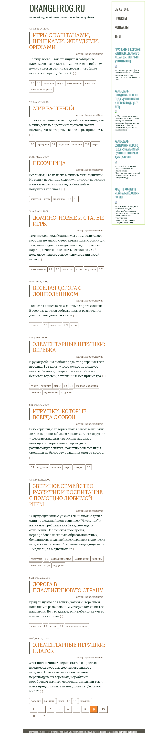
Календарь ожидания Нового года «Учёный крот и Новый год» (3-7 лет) (127, 99)
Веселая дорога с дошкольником (57, 291)
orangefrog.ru (57, 7)
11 (34, 716)
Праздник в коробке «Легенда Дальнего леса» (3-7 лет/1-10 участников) (127, 55)
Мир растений (53, 108)
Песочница (49, 163)
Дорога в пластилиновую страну (68, 587)
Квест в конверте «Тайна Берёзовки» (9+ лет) (127, 193)
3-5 (32, 83)
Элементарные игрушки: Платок (69, 648)
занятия (90, 83)
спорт (34, 385)
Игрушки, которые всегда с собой (59, 414)
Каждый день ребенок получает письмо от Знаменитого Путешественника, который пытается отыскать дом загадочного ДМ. (128, 172)
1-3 (38, 83)
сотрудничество (61, 558)
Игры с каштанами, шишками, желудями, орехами (64, 41)
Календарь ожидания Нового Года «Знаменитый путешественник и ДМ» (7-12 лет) (127, 149)
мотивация (81, 558)
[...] (74, 73)
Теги (118, 36)
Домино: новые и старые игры (68, 221)
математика (74, 83)
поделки (48, 83)
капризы (97, 558)
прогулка (43, 144)
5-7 (53, 144)
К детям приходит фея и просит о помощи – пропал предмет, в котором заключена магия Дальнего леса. (127, 75)
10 (103, 709)
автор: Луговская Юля (89, 53)
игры (60, 83)
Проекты (121, 18)
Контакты (121, 27)
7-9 (87, 144)
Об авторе (122, 9)
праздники (51, 392)
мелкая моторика (41, 89)
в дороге (36, 325)
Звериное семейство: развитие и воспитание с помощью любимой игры (66, 495)
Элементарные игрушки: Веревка (69, 347)
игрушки (90, 269)
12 (43, 716)
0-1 (69, 199)
